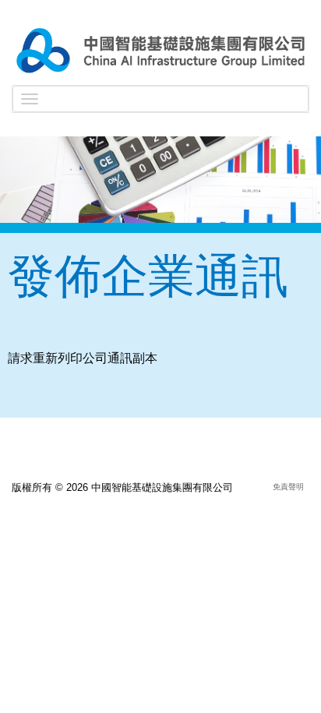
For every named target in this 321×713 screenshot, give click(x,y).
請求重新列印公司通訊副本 (82, 358)
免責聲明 (288, 486)
